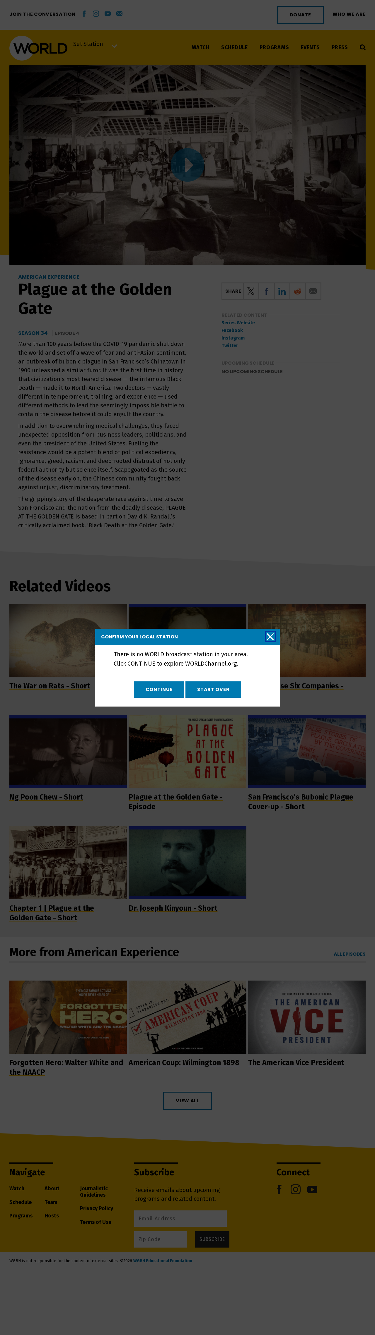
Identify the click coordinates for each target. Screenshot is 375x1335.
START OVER (213, 689)
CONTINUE (159, 689)
